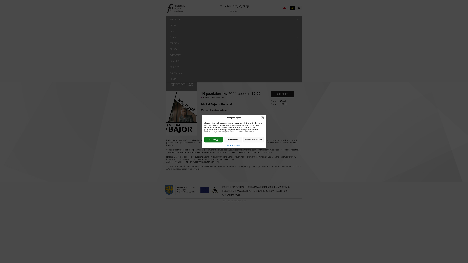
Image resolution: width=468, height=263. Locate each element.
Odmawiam (233, 140)
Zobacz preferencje (253, 140)
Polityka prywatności (233, 145)
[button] (262, 118)
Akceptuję (213, 140)
